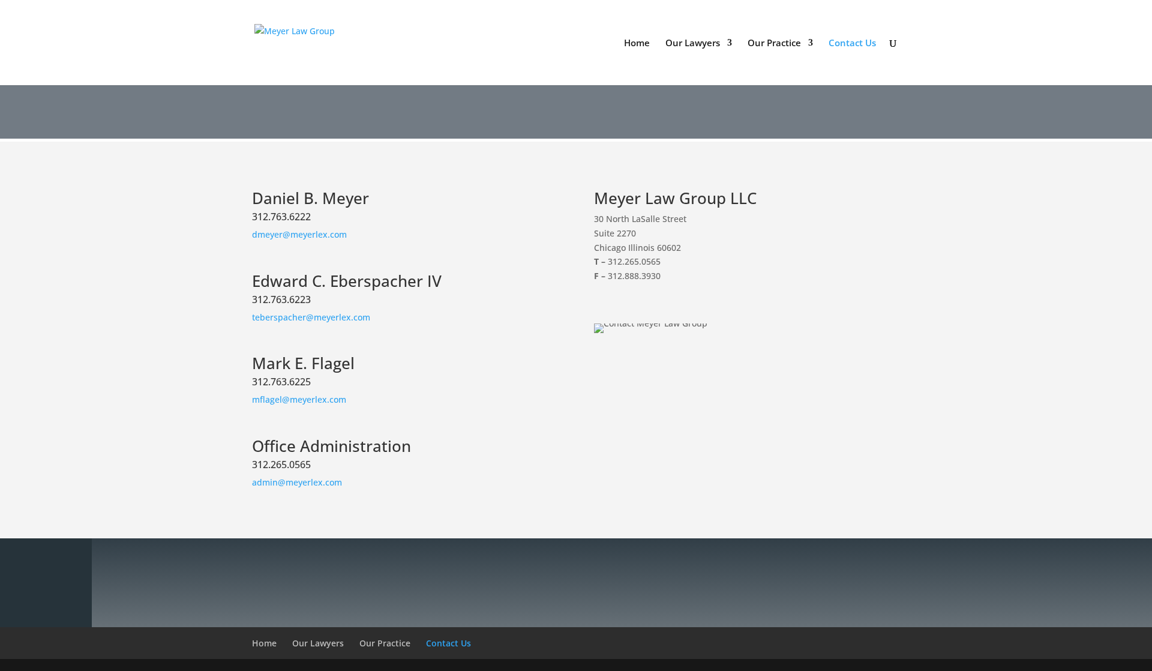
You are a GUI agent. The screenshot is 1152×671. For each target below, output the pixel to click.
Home (637, 43)
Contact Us (852, 43)
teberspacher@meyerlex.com (311, 317)
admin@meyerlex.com (297, 482)
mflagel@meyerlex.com (299, 399)
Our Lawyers (692, 43)
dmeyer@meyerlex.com (299, 234)
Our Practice (774, 43)
